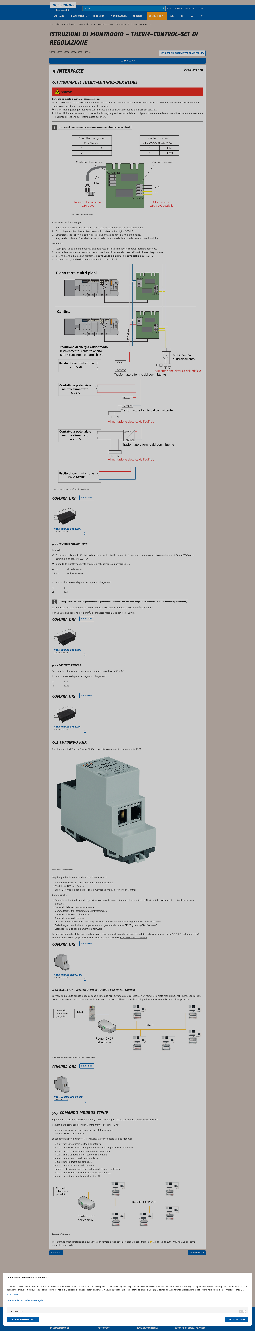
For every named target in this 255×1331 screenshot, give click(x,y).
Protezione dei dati (15, 1300)
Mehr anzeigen (13, 1294)
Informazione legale (34, 1300)
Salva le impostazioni (22, 1319)
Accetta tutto (237, 1319)
